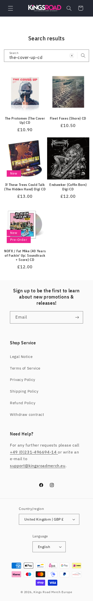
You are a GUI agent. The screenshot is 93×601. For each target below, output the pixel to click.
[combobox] (46, 55)
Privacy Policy (22, 379)
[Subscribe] (77, 317)
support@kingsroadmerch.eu (37, 465)
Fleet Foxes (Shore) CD (68, 118)
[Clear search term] (71, 55)
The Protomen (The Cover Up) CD (25, 120)
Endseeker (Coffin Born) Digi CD (68, 187)
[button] (10, 8)
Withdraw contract (27, 414)
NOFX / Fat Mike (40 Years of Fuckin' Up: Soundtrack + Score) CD (25, 255)
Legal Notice (21, 356)
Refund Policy (22, 403)
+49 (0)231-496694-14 (34, 452)
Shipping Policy (24, 391)
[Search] (83, 55)
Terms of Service (25, 368)
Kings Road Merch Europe (52, 592)
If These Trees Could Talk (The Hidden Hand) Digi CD (25, 187)
